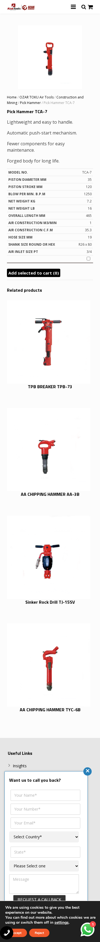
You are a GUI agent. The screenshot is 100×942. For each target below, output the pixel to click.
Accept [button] (16, 933)
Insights (20, 765)
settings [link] (61, 922)
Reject (39, 933)
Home (12, 97)
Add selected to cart (33, 273)
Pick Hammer (30, 102)
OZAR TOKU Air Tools (36, 97)
